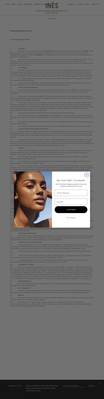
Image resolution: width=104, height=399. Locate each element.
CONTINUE (71, 210)
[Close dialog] (87, 175)
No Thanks (71, 218)
